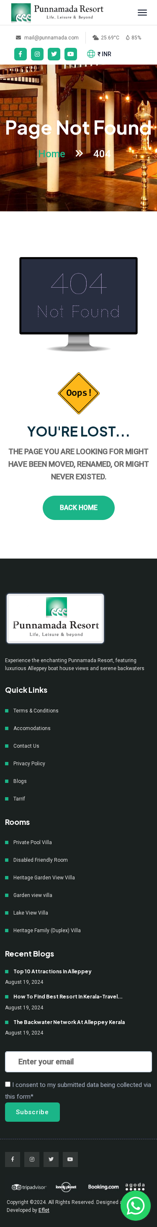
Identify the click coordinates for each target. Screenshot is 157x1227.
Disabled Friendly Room (40, 860)
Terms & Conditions (36, 711)
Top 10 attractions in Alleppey (52, 972)
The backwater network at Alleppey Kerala (69, 1022)
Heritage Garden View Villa (44, 878)
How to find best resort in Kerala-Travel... (68, 997)
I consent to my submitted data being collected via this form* (78, 1090)
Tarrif (19, 799)
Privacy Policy (29, 764)
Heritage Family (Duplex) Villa (47, 930)
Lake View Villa (30, 913)
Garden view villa (32, 895)
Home (51, 154)
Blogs (20, 781)
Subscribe (32, 1112)
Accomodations (32, 728)
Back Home (79, 508)
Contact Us (26, 746)
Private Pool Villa (32, 842)
